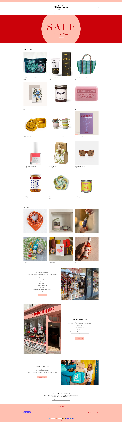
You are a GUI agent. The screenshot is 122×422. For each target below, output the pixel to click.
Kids (24, 262)
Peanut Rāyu (25, 196)
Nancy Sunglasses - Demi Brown (80, 166)
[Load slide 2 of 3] (61, 44)
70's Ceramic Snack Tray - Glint (54, 196)
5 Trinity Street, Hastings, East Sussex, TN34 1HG (80, 333)
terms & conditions (66, 396)
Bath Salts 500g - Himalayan (54, 166)
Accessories (26, 235)
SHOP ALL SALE (61, 37)
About (49, 408)
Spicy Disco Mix (77, 196)
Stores (55, 408)
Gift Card (66, 408)
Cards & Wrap (52, 262)
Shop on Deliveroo (42, 377)
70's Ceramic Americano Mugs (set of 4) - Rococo (57, 136)
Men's (76, 262)
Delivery (62, 408)
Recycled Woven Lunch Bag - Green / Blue (82, 77)
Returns (58, 408)
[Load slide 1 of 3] (59, 44)
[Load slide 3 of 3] (62, 44)
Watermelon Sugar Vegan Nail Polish (29, 166)
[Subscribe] (69, 399)
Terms (73, 408)
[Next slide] (65, 44)
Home (50, 235)
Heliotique (62, 420)
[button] (24, 7)
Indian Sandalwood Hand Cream (54, 77)
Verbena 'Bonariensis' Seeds (79, 136)
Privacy (70, 408)
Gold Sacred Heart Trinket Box (28, 136)
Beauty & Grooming (79, 235)
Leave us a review (42, 295)
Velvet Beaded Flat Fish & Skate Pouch (30, 77)
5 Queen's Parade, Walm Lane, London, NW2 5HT (42, 289)
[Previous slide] (57, 44)
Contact (52, 408)
